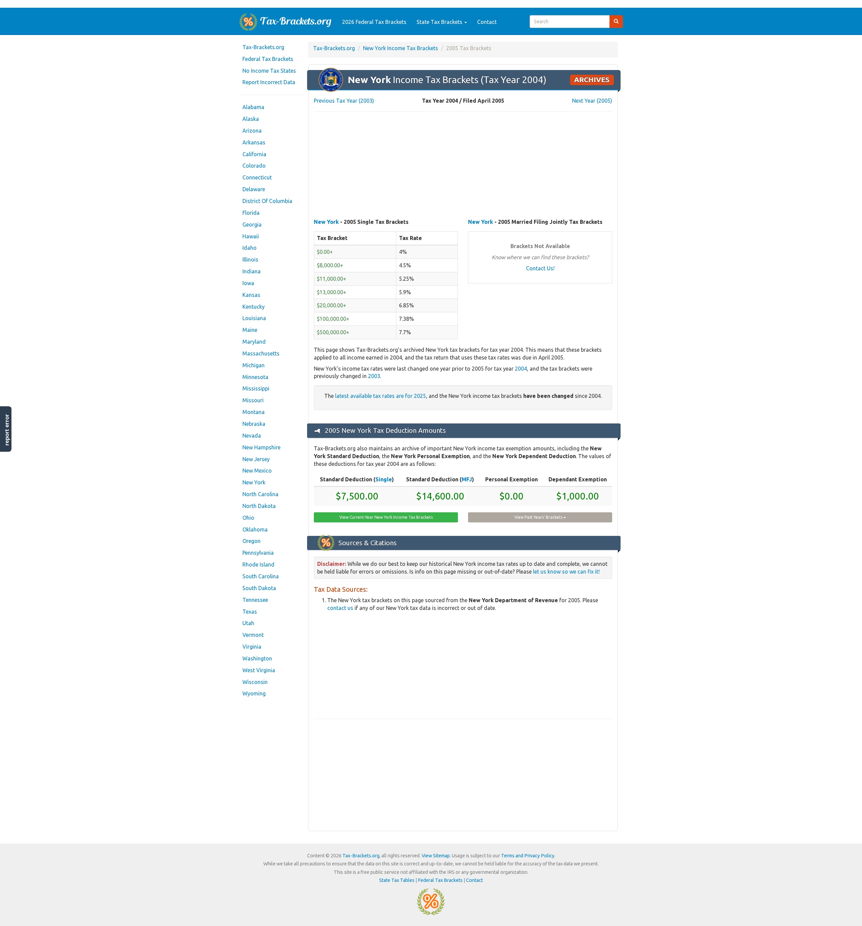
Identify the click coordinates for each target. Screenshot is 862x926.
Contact (487, 22)
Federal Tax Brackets (267, 59)
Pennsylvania (258, 553)
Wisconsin (255, 682)
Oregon (251, 541)
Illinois (250, 259)
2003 (374, 376)
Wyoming (254, 693)
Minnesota (255, 377)
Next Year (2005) (592, 101)
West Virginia (258, 670)
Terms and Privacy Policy (527, 855)
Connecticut (257, 177)
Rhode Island (258, 564)
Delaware (253, 189)
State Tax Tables (397, 880)
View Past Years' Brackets (539, 517)
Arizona (252, 131)
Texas (249, 612)
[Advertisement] (463, 165)
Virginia (251, 647)
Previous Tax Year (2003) (344, 101)
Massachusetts (260, 353)
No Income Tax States (269, 71)
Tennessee (255, 600)
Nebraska (253, 424)
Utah (248, 623)
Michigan (253, 365)
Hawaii (250, 236)
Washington (257, 658)
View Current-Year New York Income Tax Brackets (386, 517)
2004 (521, 369)
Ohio (248, 518)
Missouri (253, 400)
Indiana (251, 271)
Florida (251, 213)
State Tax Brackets (440, 22)
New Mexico (257, 471)
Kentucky (253, 307)
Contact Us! (540, 268)
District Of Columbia (267, 201)
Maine (249, 330)
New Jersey (256, 459)
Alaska (250, 119)
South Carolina (260, 576)
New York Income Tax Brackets (400, 48)
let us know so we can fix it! (566, 572)
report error (7, 430)
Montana (253, 412)
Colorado (254, 166)
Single (383, 479)
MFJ (467, 479)
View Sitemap (436, 855)
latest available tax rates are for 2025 (380, 396)
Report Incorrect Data (268, 82)
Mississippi (255, 388)
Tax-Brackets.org (263, 47)
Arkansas (253, 142)
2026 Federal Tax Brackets (374, 22)
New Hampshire (261, 447)
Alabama (253, 107)
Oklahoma (255, 529)
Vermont (253, 635)
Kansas (251, 295)
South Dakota (259, 588)
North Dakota (259, 506)
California (254, 154)
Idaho (249, 248)
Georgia (252, 224)
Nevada (251, 436)
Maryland (254, 342)
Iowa (248, 283)
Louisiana (254, 318)
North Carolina (260, 494)
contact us (340, 608)
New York (253, 482)
